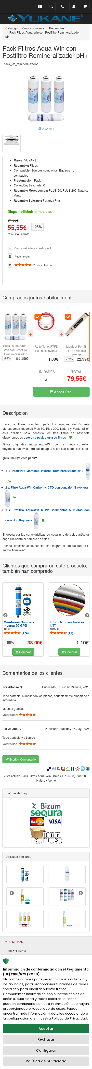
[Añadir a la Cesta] (70, 437)
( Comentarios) (42, 265)
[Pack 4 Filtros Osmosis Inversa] (67, 895)
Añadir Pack (63, 391)
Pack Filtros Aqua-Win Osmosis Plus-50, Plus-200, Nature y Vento (54, 778)
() (25, 633)
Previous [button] (5, 615)
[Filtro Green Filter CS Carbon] (25, 897)
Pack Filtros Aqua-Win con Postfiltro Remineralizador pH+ (15, 352)
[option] (23, 619)
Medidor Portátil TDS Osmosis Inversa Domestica (76, 352)
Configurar (46, 1050)
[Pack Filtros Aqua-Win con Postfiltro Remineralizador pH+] (46, 102)
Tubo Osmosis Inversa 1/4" (67, 624)
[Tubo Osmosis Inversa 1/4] (69, 600)
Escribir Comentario (22, 759)
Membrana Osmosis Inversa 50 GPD (19, 624)
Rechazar (46, 1039)
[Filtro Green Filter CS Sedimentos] (67, 919)
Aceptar (46, 1028)
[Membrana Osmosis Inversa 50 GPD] (23, 601)
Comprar (24, 652)
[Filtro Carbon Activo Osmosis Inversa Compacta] (67, 874)
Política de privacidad (46, 1061)
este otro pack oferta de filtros (45, 437)
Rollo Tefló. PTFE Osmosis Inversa (46, 348)
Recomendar (22, 256)
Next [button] (87, 615)
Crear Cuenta (17, 951)
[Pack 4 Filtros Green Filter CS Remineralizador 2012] (25, 919)
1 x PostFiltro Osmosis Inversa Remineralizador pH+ (45, 470)
